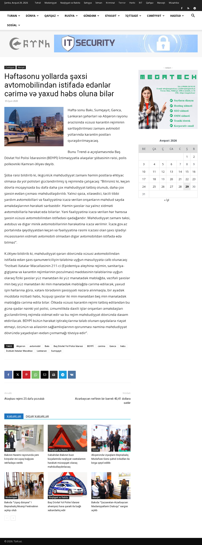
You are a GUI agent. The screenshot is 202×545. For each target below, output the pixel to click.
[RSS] (188, 8)
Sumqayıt (56, 350)
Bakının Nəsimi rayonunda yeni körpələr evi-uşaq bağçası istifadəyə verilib (21, 458)
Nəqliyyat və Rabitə (70, 2)
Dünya (31, 16)
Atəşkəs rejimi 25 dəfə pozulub (24, 398)
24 (143, 186)
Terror (122, 2)
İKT (140, 2)
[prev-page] (6, 518)
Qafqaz (149, 2)
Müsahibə (174, 2)
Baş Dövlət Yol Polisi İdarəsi (68, 346)
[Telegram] (195, 8)
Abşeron (20, 346)
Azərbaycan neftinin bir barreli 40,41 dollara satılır (103, 401)
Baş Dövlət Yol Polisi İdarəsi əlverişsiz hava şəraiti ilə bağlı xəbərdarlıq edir (64, 506)
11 (154, 171)
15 (187, 171)
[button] (193, 16)
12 (163, 171)
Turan (12, 16)
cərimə (101, 346)
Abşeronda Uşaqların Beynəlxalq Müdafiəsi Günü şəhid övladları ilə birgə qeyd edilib (110, 458)
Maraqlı (161, 2)
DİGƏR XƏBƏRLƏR (37, 416)
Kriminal (110, 2)
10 (143, 171)
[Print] (54, 375)
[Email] (45, 375)
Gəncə (112, 346)
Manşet (21, 67)
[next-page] (13, 518)
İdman (98, 2)
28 (180, 186)
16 (193, 171)
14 (180, 171)
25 (154, 186)
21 (180, 179)
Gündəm (89, 16)
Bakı (47, 346)
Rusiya (70, 16)
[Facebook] (182, 8)
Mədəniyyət (51, 2)
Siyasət (111, 16)
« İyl (166, 200)
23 (193, 179)
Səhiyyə (88, 2)
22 (187, 179)
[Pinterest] (26, 375)
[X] (17, 375)
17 (143, 179)
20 (171, 179)
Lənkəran (42, 350)
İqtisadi (131, 16)
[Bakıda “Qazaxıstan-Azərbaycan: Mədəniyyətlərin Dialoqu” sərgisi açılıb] (111, 485)
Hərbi (132, 2)
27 (171, 186)
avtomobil (35, 346)
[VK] (72, 375)
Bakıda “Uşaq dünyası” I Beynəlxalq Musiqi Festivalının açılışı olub (21, 506)
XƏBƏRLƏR (14, 416)
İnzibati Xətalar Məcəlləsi (19, 350)
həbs (122, 346)
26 (163, 186)
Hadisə (175, 16)
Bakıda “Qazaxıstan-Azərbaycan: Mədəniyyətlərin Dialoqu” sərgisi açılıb (109, 506)
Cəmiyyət (154, 16)
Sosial (12, 25)
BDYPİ (90, 346)
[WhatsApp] (35, 375)
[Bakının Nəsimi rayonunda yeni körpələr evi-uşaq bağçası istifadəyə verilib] (24, 438)
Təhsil (38, 2)
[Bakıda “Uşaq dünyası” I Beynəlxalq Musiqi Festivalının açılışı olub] (24, 485)
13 (171, 171)
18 (154, 179)
